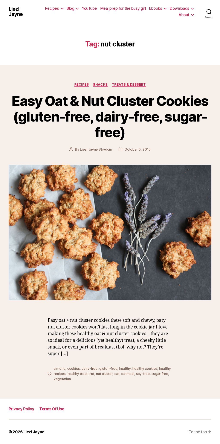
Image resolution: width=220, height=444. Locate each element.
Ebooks (155, 8)
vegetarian (62, 379)
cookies (73, 368)
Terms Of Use (51, 409)
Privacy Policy (21, 409)
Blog (70, 8)
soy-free (143, 374)
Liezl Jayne (16, 11)
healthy (125, 368)
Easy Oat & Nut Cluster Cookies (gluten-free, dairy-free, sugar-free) (110, 116)
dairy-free (89, 368)
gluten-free (108, 368)
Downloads (179, 8)
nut (91, 374)
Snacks (100, 84)
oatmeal (127, 374)
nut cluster (104, 374)
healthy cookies (144, 368)
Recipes (52, 8)
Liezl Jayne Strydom (96, 149)
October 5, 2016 (137, 149)
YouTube (89, 8)
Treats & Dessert (129, 84)
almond (59, 368)
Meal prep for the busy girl (123, 8)
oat (116, 374)
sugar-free (159, 374)
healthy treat (77, 374)
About (184, 14)
